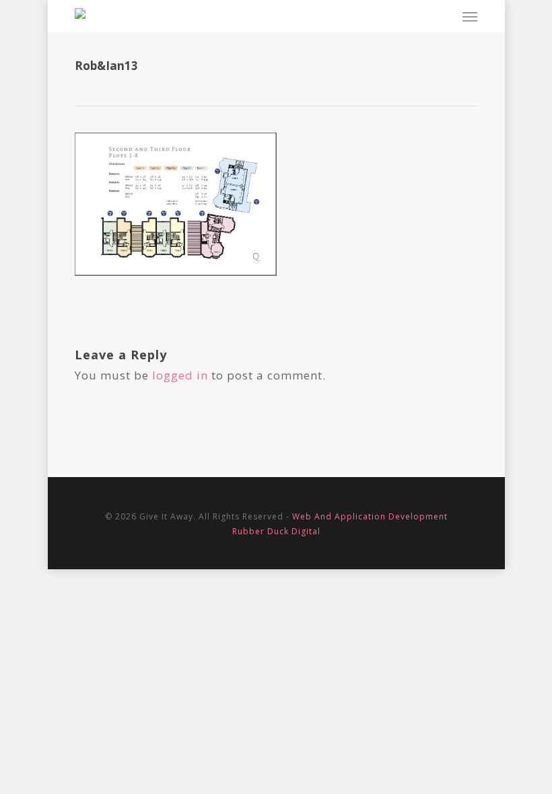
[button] (469, 16)
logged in (180, 375)
